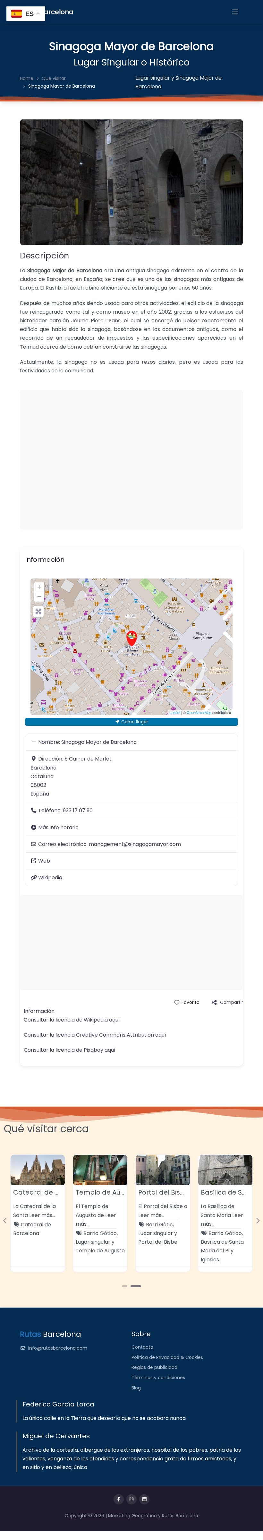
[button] (5, 1220)
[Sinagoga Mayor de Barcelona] (132, 639)
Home (26, 78)
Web (44, 861)
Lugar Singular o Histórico (132, 62)
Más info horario (58, 827)
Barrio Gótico (100, 1233)
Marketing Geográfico (133, 1515)
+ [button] (39, 587)
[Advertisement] (131, 460)
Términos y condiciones (158, 1377)
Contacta (142, 1347)
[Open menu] (235, 12)
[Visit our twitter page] (131, 1499)
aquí (114, 1019)
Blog (136, 1388)
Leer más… (42, 1215)
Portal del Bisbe (163, 1192)
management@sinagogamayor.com (135, 844)
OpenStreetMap (199, 712)
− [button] (39, 597)
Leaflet (175, 712)
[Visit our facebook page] (119, 1499)
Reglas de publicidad (154, 1367)
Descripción (44, 255)
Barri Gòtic (159, 1224)
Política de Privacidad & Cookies (167, 1357)
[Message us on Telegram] (144, 1499)
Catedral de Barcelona (50, 1192)
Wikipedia (50, 877)
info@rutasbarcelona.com (57, 1348)
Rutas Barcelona (180, 1515)
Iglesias (210, 1259)
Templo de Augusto (107, 1192)
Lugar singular (152, 78)
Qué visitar (54, 78)
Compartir (231, 1002)
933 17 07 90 (78, 810)
